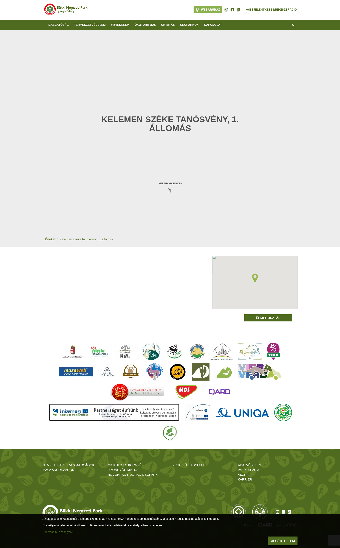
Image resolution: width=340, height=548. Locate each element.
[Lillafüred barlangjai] (224, 372)
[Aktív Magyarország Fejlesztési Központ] (99, 351)
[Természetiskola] (250, 351)
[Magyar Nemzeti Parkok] (125, 351)
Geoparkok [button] (189, 24)
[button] (255, 278)
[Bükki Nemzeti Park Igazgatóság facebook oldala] (232, 10)
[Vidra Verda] (259, 372)
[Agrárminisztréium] (72, 351)
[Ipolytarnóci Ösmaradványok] (130, 372)
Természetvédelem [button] (90, 24)
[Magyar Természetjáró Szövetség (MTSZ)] (283, 412)
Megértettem (282, 541)
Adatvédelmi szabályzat (57, 532)
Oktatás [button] (168, 24)
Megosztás (269, 318)
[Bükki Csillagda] (107, 372)
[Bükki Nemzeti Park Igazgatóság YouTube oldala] (238, 10)
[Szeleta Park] (177, 372)
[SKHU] (114, 412)
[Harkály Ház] (200, 372)
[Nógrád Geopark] (151, 351)
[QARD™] (219, 392)
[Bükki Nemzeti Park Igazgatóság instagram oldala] (226, 10)
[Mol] (186, 392)
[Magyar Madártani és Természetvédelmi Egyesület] (174, 351)
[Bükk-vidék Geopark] (154, 372)
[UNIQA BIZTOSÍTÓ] (242, 412)
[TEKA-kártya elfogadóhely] (273, 351)
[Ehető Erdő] (170, 433)
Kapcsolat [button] (213, 24)
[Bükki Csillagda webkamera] (242, 8)
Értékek (50, 239)
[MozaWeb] (76, 372)
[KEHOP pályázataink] (198, 412)
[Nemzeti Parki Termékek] (222, 351)
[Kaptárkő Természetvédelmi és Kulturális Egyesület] (197, 351)
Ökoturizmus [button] (145, 24)
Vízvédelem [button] (120, 24)
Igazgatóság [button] (58, 24)
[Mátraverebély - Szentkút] (137, 392)
